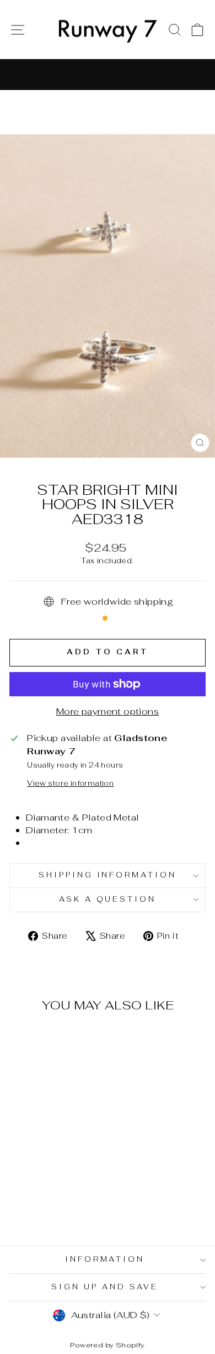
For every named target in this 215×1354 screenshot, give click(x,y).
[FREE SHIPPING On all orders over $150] (107, 74)
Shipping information (108, 875)
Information (105, 1259)
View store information (70, 783)
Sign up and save (104, 1287)
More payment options (107, 711)
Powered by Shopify (107, 1345)
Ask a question (108, 899)
